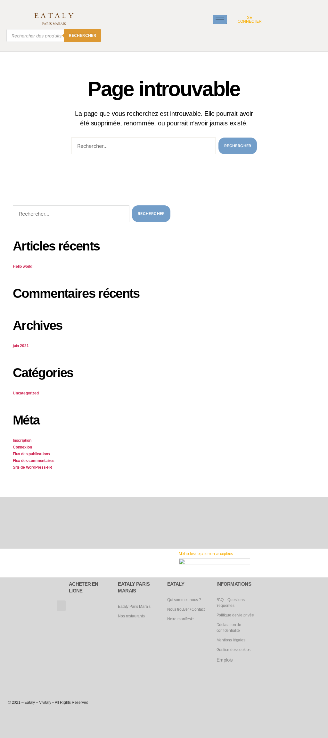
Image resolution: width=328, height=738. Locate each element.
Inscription (22, 440)
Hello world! (23, 266)
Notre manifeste (180, 619)
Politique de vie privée (235, 615)
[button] (61, 605)
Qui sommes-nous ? (184, 600)
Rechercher (82, 35)
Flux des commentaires (33, 460)
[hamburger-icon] (220, 19)
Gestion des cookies (234, 649)
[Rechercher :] (142, 147)
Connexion (22, 447)
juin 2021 (21, 346)
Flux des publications (31, 454)
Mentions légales (231, 640)
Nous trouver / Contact (186, 609)
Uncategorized (26, 393)
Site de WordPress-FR (32, 467)
